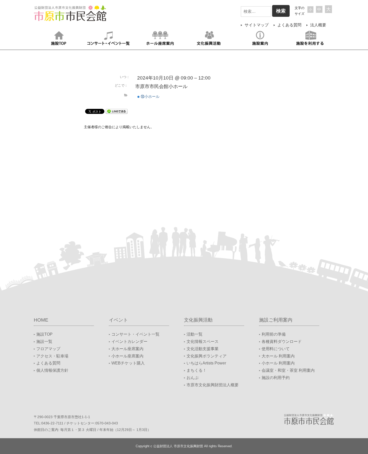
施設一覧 (44, 341)
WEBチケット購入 (128, 363)
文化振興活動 (198, 320)
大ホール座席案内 (127, 349)
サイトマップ (257, 25)
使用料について (276, 349)
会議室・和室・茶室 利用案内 (288, 370)
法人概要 (318, 25)
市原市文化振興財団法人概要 (213, 385)
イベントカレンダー (129, 341)
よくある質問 (289, 25)
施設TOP (44, 334)
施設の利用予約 (276, 377)
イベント (118, 320)
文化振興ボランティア (207, 356)
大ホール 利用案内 (278, 356)
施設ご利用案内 (275, 320)
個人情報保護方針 (52, 370)
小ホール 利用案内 (278, 363)
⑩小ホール (149, 96)
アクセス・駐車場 (52, 356)
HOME (41, 320)
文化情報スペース (203, 341)
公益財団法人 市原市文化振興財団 (178, 446)
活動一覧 (195, 334)
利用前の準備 (274, 334)
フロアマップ (48, 349)
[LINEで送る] (117, 111)
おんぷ (193, 377)
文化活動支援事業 (203, 349)
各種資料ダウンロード (282, 341)
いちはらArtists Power (206, 363)
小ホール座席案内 (127, 356)
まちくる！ (197, 370)
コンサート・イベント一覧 (135, 334)
